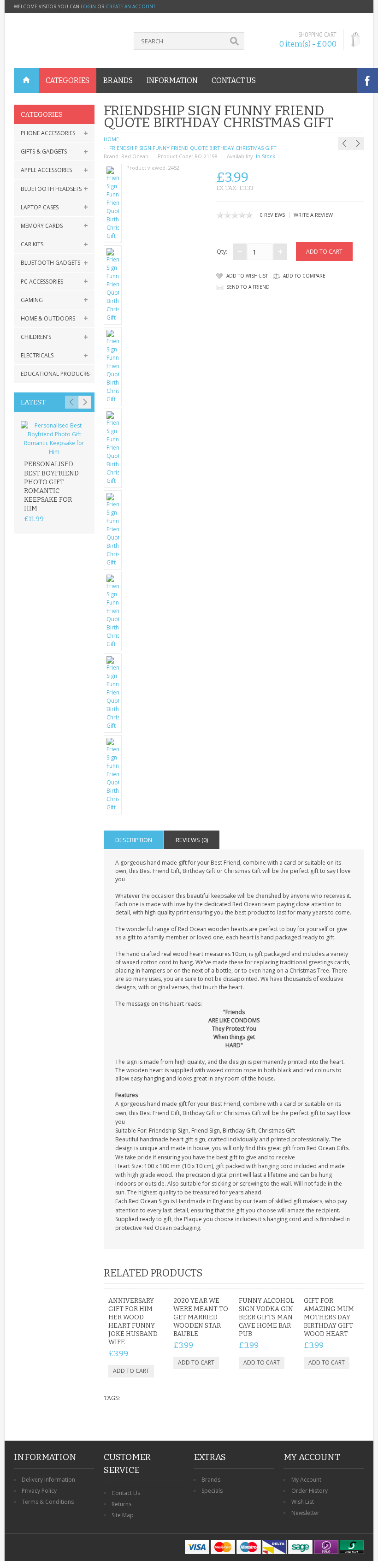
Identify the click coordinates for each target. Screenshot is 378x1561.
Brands (210, 1480)
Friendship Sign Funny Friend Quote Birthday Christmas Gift (193, 147)
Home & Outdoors (48, 318)
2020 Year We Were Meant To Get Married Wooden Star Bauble (200, 1317)
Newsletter (305, 1513)
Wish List (302, 1502)
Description (133, 840)
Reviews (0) (192, 840)
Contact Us (126, 1493)
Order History (309, 1491)
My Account (306, 1480)
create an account (130, 6)
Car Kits (32, 244)
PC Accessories (42, 281)
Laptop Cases (40, 207)
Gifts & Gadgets (44, 151)
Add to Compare (304, 276)
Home (111, 139)
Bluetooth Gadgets (50, 263)
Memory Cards (42, 226)
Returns (121, 1504)
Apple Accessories (46, 170)
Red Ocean (134, 156)
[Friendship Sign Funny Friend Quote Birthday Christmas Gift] (113, 203)
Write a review (313, 214)
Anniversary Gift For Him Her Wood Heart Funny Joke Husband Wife (133, 1321)
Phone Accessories (48, 133)
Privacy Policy (39, 1491)
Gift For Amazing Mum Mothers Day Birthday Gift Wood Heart (329, 1317)
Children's (36, 337)
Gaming (32, 300)
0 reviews (272, 214)
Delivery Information (48, 1480)
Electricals (37, 355)
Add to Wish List (247, 276)
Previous (71, 402)
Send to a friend (248, 287)
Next (84, 402)
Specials (212, 1491)
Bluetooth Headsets (51, 189)
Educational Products (55, 374)
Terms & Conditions (48, 1502)
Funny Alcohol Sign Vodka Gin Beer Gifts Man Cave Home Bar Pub (266, 1317)
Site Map (123, 1515)
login (88, 6)
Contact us (234, 80)
